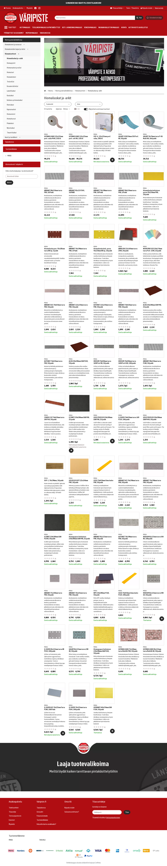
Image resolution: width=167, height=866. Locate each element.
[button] (113, 818)
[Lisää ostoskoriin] (112, 160)
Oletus (65, 109)
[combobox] (99, 17)
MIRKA (9, 156)
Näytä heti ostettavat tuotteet (99, 109)
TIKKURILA (42, 840)
